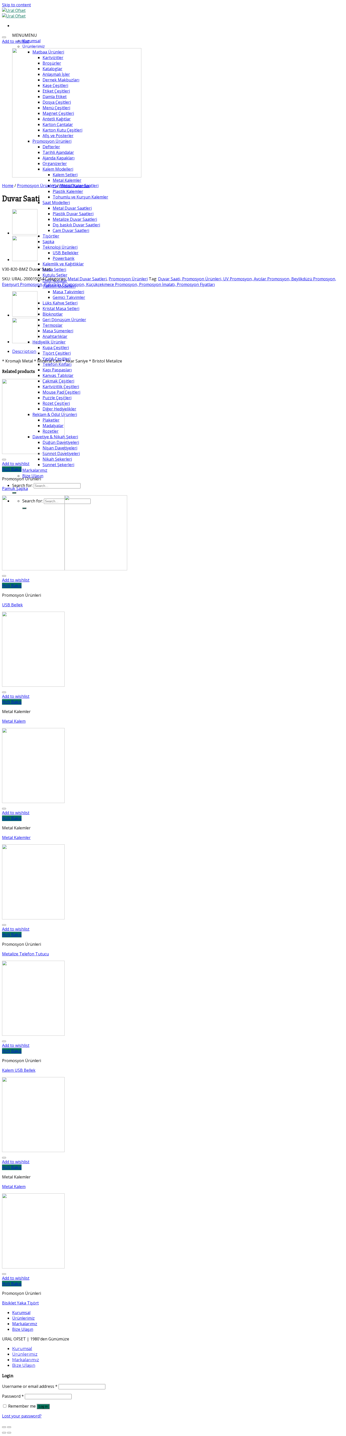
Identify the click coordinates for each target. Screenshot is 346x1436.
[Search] (14, 493)
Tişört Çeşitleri (57, 353)
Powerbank (63, 258)
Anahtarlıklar (55, 336)
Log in (43, 1406)
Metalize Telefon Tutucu (25, 954)
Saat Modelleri (56, 202)
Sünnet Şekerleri (58, 464)
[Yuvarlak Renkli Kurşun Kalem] (24, 259)
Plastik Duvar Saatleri (73, 213)
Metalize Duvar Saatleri (75, 219)
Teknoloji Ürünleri (60, 247)
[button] (24, 35)
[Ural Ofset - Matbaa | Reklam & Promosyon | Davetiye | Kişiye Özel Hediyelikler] (14, 13)
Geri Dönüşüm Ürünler (64, 319)
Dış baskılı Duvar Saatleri (76, 225)
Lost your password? (22, 1416)
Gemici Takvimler (69, 297)
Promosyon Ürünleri (36, 185)
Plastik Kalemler (68, 191)
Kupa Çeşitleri (56, 347)
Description (24, 351)
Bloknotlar (53, 314)
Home (7, 185)
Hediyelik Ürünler (49, 342)
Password (13, 1396)
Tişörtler (51, 236)
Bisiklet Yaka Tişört (20, 1303)
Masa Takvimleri (68, 292)
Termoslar (53, 325)
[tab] (178, 351)
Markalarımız (34, 470)
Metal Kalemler (67, 180)
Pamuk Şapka (15, 488)
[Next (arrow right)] (9, 1432)
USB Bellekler (66, 253)
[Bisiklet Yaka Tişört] (24, 233)
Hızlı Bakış (12, 469)
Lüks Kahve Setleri (60, 303)
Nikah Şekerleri (57, 459)
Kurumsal (31, 41)
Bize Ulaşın (32, 476)
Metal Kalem (14, 721)
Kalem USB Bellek (18, 1070)
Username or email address (29, 1386)
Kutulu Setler (55, 275)
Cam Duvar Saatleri (71, 230)
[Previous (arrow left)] (4, 1432)
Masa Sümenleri (58, 331)
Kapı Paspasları (57, 370)
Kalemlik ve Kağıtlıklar (63, 264)
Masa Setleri (54, 269)
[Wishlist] (4, 37)
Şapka (48, 241)
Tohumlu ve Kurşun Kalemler (80, 197)
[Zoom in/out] (9, 1427)
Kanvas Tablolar (58, 375)
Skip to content (16, 5)
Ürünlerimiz (33, 46)
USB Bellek (12, 605)
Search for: (22, 485)
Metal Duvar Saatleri (72, 208)
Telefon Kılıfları (57, 364)
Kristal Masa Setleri (61, 308)
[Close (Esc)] (4, 1427)
